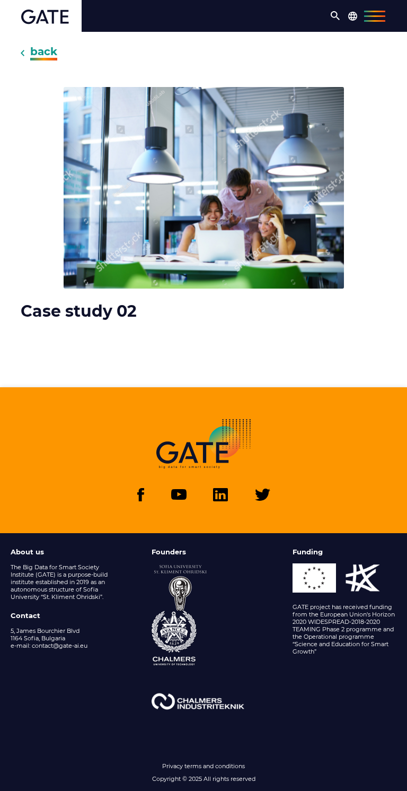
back (43, 51)
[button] (335, 16)
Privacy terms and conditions (203, 766)
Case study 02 (79, 311)
